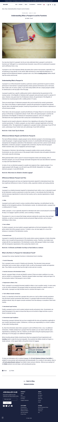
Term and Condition (24, 412)
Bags (22, 395)
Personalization (24, 407)
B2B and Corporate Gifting (43, 407)
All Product (23, 398)
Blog (6, 8)
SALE (16, 4)
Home (3, 8)
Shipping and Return (24, 410)
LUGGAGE (21, 4)
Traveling (25, 13)
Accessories (23, 396)
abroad (45, 73)
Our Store (40, 396)
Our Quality (40, 395)
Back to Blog (30, 381)
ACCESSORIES (32, 4)
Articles (39, 400)
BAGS (26, 4)
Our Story (40, 393)
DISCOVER (39, 4)
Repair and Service (24, 409)
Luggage (22, 393)
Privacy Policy (23, 414)
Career (39, 402)
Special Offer (40, 409)
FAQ (39, 412)
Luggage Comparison (25, 400)
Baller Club (40, 398)
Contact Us (40, 410)
